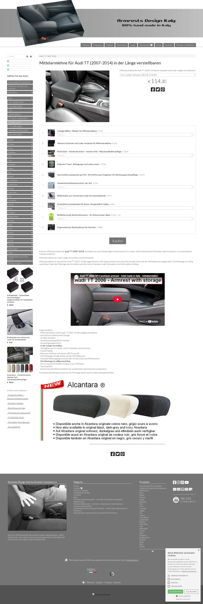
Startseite (121, 45)
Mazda (11, 188)
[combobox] (158, 74)
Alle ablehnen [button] (191, 591)
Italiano (85, 45)
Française (97, 45)
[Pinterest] (182, 483)
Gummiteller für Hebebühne (19, 82)
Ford (10, 160)
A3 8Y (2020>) (15, 114)
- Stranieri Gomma (15, 403)
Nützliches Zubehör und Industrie (17, 87)
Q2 (10, 110)
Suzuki (10, 240)
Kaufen (117, 241)
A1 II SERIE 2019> (16, 102)
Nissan (11, 204)
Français (108, 582)
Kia (9, 172)
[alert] (183, 575)
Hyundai (11, 164)
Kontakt (168, 45)
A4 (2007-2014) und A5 (18, 130)
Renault (11, 220)
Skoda (10, 232)
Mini (10, 196)
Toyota (11, 245)
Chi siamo (77, 495)
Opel (10, 208)
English (109, 45)
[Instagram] (178, 483)
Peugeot (11, 212)
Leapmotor (12, 184)
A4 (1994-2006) (15, 134)
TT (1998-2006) (15, 126)
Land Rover (13, 180)
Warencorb (145, 45)
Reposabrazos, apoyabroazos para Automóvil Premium (95, 513)
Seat (10, 228)
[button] (179, 575)
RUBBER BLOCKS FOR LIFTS (18, 258)
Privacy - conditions (185, 45)
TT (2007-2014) (50, 56)
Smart (10, 236)
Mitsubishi (12, 200)
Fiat (9, 156)
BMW (10, 140)
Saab (10, 225)
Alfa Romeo (13, 92)
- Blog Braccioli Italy (16, 408)
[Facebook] (174, 483)
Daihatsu (11, 152)
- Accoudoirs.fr (13, 427)
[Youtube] (187, 483)
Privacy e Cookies (81, 490)
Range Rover (13, 216)
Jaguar (11, 168)
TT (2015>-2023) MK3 (18, 118)
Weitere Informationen (189, 571)
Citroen (11, 144)
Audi (41, 56)
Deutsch (90, 582)
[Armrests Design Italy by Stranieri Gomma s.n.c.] (101, 23)
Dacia (10, 148)
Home (76, 486)
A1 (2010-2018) (15, 106)
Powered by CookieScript (183, 599)
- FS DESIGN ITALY (15, 417)
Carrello (77, 488)
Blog (159, 45)
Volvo (10, 253)
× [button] (198, 550)
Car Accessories (14, 263)
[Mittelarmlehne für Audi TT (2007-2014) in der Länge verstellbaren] (77, 96)
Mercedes (12, 192)
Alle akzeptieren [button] (175, 591)
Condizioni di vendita (82, 493)
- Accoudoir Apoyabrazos (18, 422)
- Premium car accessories (18, 413)
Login (132, 45)
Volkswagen (13, 249)
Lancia (10, 176)
